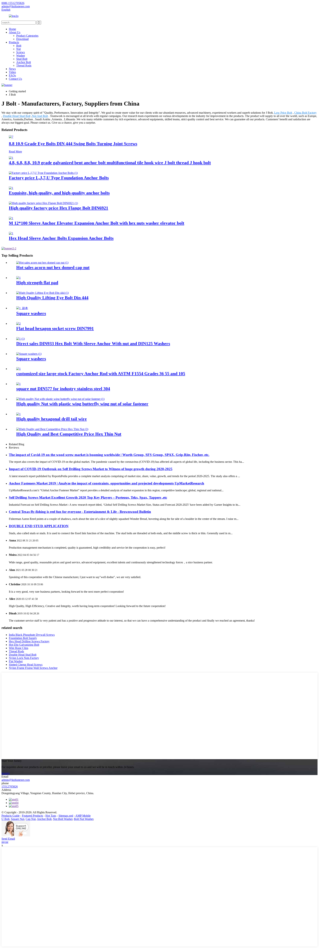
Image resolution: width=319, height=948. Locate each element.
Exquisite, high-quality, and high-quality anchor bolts (59, 192)
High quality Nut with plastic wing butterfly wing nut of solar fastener (82, 403)
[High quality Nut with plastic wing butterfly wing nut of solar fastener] (60, 398)
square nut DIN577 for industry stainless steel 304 (63, 388)
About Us (14, 32)
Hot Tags (50, 815)
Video (12, 72)
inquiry (5, 773)
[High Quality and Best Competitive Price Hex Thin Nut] (52, 429)
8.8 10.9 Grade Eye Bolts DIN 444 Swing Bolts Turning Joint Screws (73, 143)
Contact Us (15, 78)
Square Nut (17, 819)
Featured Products (32, 815)
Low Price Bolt (283, 112)
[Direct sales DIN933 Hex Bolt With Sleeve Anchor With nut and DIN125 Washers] (20, 338)
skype (4, 842)
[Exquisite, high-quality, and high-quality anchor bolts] (11, 188)
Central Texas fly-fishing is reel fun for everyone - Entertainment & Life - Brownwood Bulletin (80, 512)
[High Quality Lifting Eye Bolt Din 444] (42, 292)
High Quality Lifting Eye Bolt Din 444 (52, 297)
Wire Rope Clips (18, 648)
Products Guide (10, 815)
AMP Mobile (83, 815)
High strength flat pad (37, 282)
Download (22, 39)
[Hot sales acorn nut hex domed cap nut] (42, 262)
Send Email (8, 838)
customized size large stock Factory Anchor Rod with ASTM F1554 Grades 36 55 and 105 (100, 373)
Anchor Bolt (23, 62)
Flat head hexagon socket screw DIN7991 (55, 328)
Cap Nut (31, 819)
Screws (20, 52)
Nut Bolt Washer (62, 819)
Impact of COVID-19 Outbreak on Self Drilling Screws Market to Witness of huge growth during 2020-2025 (90, 469)
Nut (18, 48)
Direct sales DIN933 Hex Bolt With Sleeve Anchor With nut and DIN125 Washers (93, 343)
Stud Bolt (21, 58)
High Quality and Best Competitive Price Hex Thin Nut (68, 434)
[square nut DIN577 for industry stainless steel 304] (18, 383)
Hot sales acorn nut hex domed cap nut (53, 267)
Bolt (18, 45)
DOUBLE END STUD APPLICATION (38, 526)
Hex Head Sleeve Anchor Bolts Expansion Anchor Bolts (61, 238)
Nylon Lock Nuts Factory (24, 658)
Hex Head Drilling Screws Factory (29, 641)
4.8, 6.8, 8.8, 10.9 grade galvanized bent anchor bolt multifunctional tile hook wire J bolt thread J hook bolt (110, 162)
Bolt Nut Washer (83, 819)
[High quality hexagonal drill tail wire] (18, 414)
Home (12, 29)
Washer (20, 55)
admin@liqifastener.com (15, 779)
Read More (15, 151)
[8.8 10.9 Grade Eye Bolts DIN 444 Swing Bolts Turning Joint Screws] (11, 136)
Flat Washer (16, 661)
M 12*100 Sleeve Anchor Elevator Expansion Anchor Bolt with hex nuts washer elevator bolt (96, 223)
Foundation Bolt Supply (23, 638)
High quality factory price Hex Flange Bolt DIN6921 (58, 208)
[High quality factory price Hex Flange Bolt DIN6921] (43, 203)
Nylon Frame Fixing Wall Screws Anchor (33, 667)
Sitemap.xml (66, 815)
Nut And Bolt (40, 116)
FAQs (12, 75)
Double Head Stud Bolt (16, 116)
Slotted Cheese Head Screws (25, 664)
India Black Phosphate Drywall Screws (32, 634)
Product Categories (27, 35)
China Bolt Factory (305, 112)
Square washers (31, 313)
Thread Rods (23, 65)
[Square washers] (22, 308)
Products (14, 42)
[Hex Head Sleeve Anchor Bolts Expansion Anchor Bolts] (11, 233)
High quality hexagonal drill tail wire (51, 419)
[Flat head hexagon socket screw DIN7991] (18, 323)
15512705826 (9, 786)
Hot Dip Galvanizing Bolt (24, 644)
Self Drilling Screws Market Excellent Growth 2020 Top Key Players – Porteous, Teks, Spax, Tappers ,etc (88, 497)
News (12, 68)
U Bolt (5, 819)
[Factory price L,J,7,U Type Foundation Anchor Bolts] (43, 172)
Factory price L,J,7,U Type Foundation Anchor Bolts (59, 177)
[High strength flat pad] (18, 277)
